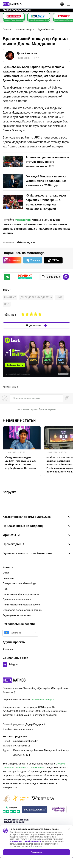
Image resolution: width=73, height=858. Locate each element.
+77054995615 (21, 745)
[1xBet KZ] (38, 16)
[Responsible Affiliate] (16, 821)
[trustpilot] (11, 810)
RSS (5, 588)
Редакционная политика (17, 615)
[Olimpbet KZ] (14, 16)
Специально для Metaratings (19, 583)
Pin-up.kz (10, 297)
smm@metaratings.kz (25, 740)
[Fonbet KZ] (64, 16)
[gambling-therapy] (58, 810)
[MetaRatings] (14, 680)
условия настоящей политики (25, 841)
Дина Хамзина (27, 53)
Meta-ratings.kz (26, 242)
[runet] (6, 798)
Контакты (8, 567)
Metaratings (23, 219)
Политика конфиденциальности (21, 594)
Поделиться (33, 325)
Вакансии (8, 578)
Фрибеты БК (12, 535)
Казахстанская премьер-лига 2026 (27, 516)
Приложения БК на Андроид (23, 526)
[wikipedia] (43, 798)
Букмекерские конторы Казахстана (27, 553)
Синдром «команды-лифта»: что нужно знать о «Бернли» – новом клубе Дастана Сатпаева (20, 462)
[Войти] (62, 4)
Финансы (8, 649)
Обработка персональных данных (22, 609)
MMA (59, 297)
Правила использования (17, 599)
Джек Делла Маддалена (36, 297)
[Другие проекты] (13, 4)
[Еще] (68, 4)
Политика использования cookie (21, 604)
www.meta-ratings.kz (43, 699)
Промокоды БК (13, 544)
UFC (6, 304)
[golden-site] (20, 798)
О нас (6, 572)
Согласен (36, 852)
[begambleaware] (34, 810)
